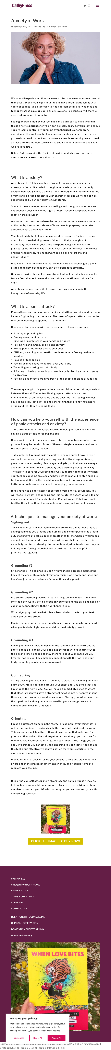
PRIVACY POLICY (19, 890)
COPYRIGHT (17, 902)
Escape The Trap (42, 26)
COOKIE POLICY (19, 908)
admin (17, 26)
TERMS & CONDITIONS (22, 896)
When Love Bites (59, 26)
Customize (19, 1038)
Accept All (56, 1038)
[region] (37, 1029)
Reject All (37, 1038)
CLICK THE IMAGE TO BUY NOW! (55, 841)
